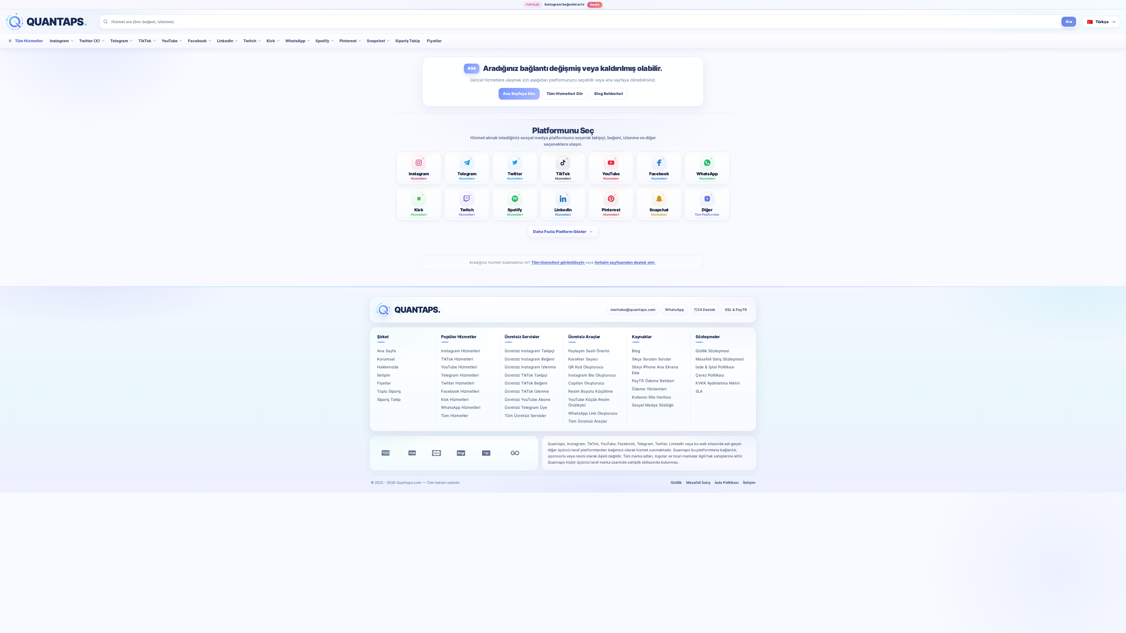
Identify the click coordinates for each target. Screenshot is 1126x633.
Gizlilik (676, 482)
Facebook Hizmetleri (460, 391)
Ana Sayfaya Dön (519, 93)
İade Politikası (727, 482)
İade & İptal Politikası (715, 367)
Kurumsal (386, 359)
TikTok (144, 40)
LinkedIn (225, 40)
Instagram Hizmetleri (460, 350)
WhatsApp (295, 40)
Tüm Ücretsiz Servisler (525, 415)
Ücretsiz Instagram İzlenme (530, 367)
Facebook (197, 40)
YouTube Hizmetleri (459, 367)
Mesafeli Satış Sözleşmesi (720, 359)
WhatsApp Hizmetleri (460, 407)
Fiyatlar (434, 40)
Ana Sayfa (386, 350)
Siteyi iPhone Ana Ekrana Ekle (655, 370)
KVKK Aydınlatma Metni (718, 383)
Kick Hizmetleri (455, 399)
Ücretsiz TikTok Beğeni (526, 383)
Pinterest (348, 40)
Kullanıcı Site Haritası (651, 397)
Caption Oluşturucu (586, 383)
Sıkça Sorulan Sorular (651, 359)
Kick (271, 40)
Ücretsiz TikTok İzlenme (527, 391)
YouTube (170, 40)
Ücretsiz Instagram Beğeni (529, 359)
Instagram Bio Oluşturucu (592, 375)
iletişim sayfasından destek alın (625, 262)
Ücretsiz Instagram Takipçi (529, 350)
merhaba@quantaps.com (633, 309)
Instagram (59, 40)
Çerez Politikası (710, 375)
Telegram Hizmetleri (460, 375)
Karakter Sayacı (583, 359)
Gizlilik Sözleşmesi (712, 350)
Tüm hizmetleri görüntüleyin (558, 262)
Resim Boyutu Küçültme (590, 391)
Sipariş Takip (407, 40)
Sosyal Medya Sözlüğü (653, 405)
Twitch (249, 40)
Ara (1069, 21)
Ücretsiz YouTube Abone (527, 399)
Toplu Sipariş (389, 391)
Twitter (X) (89, 40)
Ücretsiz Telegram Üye (526, 407)
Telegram (119, 40)
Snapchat (376, 40)
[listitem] (418, 168)
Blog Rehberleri (608, 93)
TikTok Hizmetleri (457, 359)
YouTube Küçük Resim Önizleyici (589, 402)
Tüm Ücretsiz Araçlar (587, 421)
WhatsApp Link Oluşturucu (593, 413)
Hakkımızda (387, 367)
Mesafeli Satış (698, 482)
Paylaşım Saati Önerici (588, 350)
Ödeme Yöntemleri (649, 389)
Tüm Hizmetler (454, 415)
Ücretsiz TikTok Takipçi (526, 375)
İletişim (383, 375)
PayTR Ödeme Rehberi (653, 380)
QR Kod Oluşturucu (585, 367)
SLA (699, 391)
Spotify (322, 40)
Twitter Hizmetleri (457, 383)
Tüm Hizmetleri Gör (565, 93)
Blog (636, 350)
